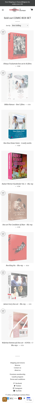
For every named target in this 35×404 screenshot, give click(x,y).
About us (18, 370)
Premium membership (17, 374)
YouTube (18, 391)
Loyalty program (17, 377)
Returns (17, 365)
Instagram (18, 388)
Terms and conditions (17, 379)
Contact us (17, 368)
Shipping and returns (17, 363)
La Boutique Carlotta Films (20, 395)
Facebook (18, 383)
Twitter (18, 386)
